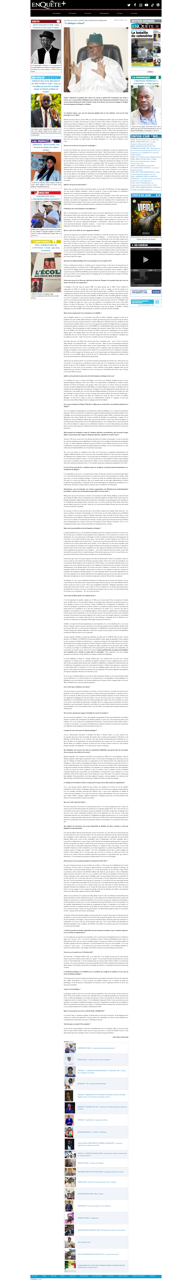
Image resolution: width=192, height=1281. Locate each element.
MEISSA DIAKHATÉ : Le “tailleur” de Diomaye (92, 1132)
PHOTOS (53, 1276)
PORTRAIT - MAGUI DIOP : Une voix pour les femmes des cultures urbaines (46, 147)
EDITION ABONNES (139, 1276)
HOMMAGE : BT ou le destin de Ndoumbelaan (92, 1083)
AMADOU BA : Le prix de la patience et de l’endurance (94, 1206)
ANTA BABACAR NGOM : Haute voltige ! (90, 1194)
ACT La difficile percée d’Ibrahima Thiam (148, 157)
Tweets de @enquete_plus (146, 305)
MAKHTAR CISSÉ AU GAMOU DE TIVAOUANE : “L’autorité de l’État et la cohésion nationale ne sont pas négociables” (146, 179)
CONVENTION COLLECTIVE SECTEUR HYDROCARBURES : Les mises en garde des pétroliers (145, 168)
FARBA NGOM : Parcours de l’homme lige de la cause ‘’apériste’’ (97, 1182)
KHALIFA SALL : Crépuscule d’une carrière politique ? (94, 1059)
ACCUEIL (35, 1276)
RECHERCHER (97, 1276)
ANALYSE (72, 1276)
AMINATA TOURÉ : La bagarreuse (88, 1218)
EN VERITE (110, 1276)
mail (40, 1279)
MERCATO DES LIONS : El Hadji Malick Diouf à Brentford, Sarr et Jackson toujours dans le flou (143, 161)
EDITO (63, 1276)
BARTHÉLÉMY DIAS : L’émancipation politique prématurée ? (96, 1048)
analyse (71, 1041)
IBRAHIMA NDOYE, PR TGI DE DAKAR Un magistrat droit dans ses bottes (101, 1172)
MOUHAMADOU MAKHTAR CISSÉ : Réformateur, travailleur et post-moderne (101, 1230)
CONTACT (152, 1276)
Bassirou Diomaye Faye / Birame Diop (147, 139)
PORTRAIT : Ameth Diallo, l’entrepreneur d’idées (92, 1120)
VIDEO (44, 1276)
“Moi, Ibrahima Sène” (84, 1242)
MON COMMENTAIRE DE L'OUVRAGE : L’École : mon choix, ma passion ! (46, 247)
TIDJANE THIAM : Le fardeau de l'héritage (91, 1163)
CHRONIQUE (84, 1276)
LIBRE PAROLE (123, 1276)
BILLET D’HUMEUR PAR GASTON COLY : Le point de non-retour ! (98, 1254)
